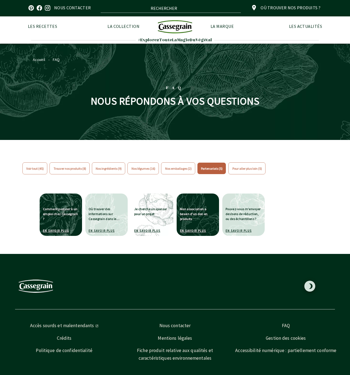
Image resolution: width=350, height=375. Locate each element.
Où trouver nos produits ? (290, 7)
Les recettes (42, 26)
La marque (222, 26)
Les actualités (305, 26)
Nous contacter (175, 326)
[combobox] (171, 8)
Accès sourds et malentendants (62, 326)
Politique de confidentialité (64, 350)
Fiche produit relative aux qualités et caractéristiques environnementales (175, 354)
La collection (123, 26)
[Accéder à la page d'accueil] (175, 26)
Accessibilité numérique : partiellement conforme (285, 350)
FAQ (286, 326)
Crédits (64, 338)
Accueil (39, 59)
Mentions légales (175, 338)
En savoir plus (56, 231)
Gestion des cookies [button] (286, 338)
